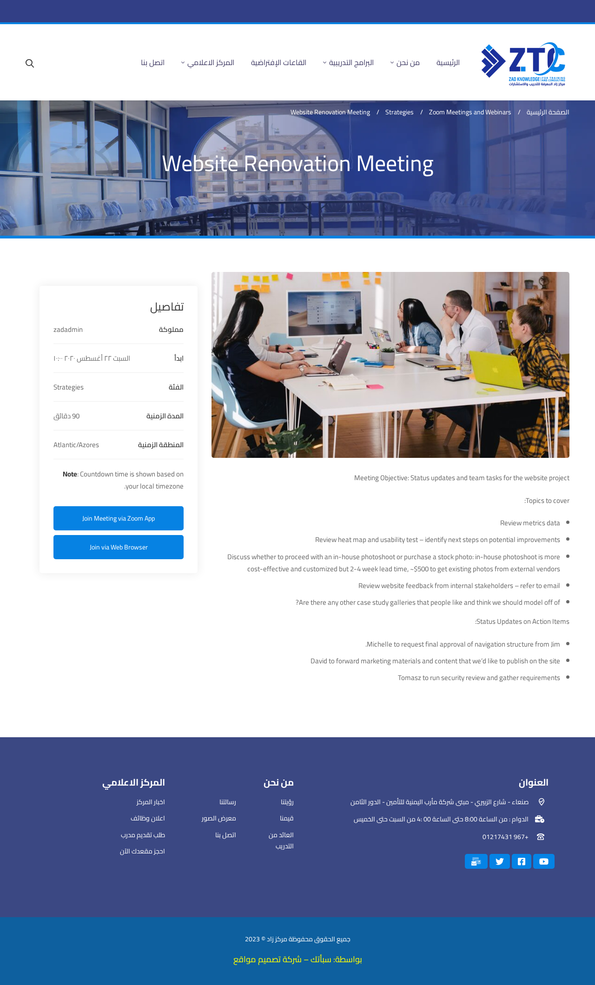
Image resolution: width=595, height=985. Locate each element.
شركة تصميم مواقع (268, 959)
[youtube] (544, 861)
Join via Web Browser (119, 547)
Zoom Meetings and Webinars (470, 112)
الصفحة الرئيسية (548, 112)
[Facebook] (521, 861)
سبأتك (321, 959)
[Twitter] (499, 861)
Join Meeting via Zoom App (118, 518)
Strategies (399, 112)
